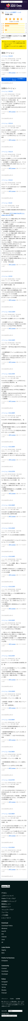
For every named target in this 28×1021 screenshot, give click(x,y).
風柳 (11, 14)
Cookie (12, 998)
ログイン (25, 1)
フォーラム (4, 912)
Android (3, 937)
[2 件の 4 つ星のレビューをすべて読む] (15, 25)
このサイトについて (7, 895)
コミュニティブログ (7, 909)
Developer (4, 974)
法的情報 (18, 998)
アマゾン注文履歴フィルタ (13, 12)
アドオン (4, 893)
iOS (2, 934)
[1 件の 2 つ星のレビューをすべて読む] (15, 30)
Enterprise (4, 960)
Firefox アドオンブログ (8, 898)
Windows (4, 928)
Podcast (4, 993)
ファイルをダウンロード (7, 82)
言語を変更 (4, 1011)
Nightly (3, 950)
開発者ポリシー (6, 907)
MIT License (12, 72)
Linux (3, 939)
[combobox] (11, 2)
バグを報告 (4, 915)
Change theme (5, 1013)
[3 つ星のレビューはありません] (15, 28)
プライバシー (4, 998)
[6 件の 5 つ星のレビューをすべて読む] (15, 23)
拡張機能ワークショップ (8, 901)
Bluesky (3, 990)
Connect (4, 968)
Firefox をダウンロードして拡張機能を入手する (14, 79)
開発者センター (6, 904)
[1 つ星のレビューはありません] (15, 32)
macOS (3, 931)
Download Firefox (7, 925)
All (2, 942)
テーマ (12, 8)
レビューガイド (6, 918)
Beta (2, 953)
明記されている (7, 1001)
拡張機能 (7, 8)
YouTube (4, 984)
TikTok (3, 987)
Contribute (4, 971)
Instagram (4, 982)
